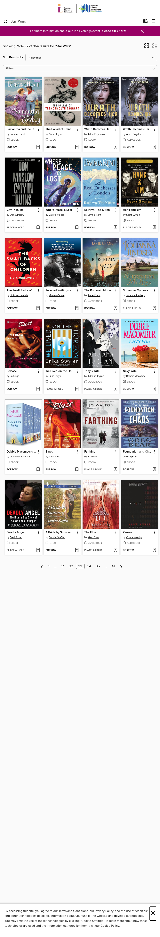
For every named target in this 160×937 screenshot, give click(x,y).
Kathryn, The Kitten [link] (97, 210)
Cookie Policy (109, 926)
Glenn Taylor (55, 134)
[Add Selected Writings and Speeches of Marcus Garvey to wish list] (76, 308)
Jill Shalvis (54, 456)
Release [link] (12, 371)
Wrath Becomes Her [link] (97, 129)
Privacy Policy (104, 911)
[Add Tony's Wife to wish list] (115, 389)
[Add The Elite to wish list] (115, 550)
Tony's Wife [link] (92, 371)
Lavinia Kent (94, 214)
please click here (113, 31)
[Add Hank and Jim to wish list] (154, 227)
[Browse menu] (153, 21)
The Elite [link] (90, 532)
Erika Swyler (55, 376)
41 (113, 566)
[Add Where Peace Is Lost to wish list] (76, 227)
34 (89, 566)
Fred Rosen (16, 537)
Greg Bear (131, 456)
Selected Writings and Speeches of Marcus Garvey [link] (60, 290)
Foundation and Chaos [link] (138, 452)
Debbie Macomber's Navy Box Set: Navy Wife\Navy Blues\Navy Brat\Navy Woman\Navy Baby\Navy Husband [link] (21, 452)
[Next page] (121, 566)
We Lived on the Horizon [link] (60, 371)
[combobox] (72, 21)
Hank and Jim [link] (132, 210)
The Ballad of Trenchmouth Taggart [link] (60, 129)
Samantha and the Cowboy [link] (21, 129)
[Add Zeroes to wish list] (154, 550)
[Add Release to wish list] (38, 389)
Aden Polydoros (96, 134)
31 (62, 566)
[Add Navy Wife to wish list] (154, 389)
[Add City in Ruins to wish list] (38, 227)
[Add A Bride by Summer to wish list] (76, 550)
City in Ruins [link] (15, 210)
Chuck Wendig (134, 537)
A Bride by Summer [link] (58, 532)
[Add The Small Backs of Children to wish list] (38, 308)
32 (71, 566)
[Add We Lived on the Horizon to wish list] (76, 389)
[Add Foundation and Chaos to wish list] (154, 469)
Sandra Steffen (57, 537)
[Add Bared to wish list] (76, 469)
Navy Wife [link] (130, 371)
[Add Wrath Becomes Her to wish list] (115, 147)
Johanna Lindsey (135, 295)
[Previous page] (42, 566)
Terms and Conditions (73, 911)
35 (98, 566)
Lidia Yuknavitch (19, 295)
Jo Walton (93, 456)
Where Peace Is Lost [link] (58, 210)
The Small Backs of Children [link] (21, 290)
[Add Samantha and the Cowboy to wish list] (38, 147)
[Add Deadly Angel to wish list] (38, 550)
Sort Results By (13, 57)
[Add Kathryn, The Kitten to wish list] (115, 227)
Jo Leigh (14, 376)
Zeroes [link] (127, 532)
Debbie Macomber (136, 376)
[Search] (5, 21)
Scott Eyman (133, 214)
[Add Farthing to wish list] (115, 469)
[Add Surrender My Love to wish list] (154, 308)
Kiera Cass (93, 537)
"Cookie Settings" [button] (92, 921)
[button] (146, 47)
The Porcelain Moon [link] (97, 290)
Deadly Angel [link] (16, 532)
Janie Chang (94, 295)
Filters (10, 68)
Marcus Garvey (57, 295)
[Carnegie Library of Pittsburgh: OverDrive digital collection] (80, 8)
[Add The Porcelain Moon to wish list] (115, 308)
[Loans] (145, 21)
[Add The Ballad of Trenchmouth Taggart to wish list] (76, 147)
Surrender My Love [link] (135, 290)
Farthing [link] (89, 452)
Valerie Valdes (56, 214)
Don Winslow (17, 214)
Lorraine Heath (18, 134)
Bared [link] (49, 452)
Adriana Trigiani (96, 376)
